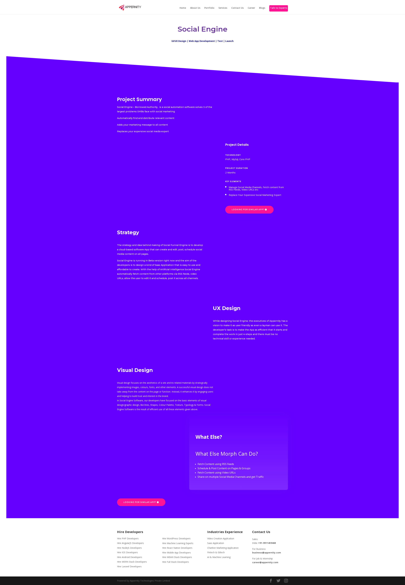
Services (222, 8)
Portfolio (209, 8)
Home (183, 8)
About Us (195, 8)
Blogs (262, 8)
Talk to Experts (278, 8)
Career (251, 8)
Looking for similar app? (248, 209)
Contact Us (237, 8)
